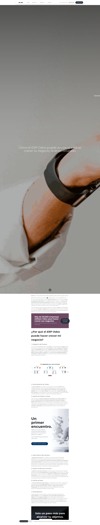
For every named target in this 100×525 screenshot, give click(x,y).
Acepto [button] (30, 521)
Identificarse (71, 2)
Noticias (33, 295)
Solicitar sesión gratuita (39, 443)
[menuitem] (28, 2)
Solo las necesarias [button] (24, 521)
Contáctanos (79, 2)
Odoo (58, 307)
